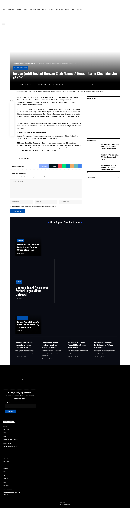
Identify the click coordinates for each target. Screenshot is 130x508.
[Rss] (71, 15)
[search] (64, 20)
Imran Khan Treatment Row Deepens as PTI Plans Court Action (110, 146)
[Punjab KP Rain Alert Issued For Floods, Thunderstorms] (92, 167)
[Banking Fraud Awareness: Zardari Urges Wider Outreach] (34, 273)
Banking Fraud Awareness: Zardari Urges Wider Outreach (32, 291)
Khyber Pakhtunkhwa (20, 68)
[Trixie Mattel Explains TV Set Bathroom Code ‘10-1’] (92, 157)
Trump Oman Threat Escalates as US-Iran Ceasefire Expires (50, 345)
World (43, 340)
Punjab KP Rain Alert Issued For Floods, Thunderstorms (109, 167)
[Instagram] (68, 15)
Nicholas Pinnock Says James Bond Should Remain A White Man (24, 345)
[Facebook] (57, 15)
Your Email (7, 403)
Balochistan (97, 340)
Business (18, 281)
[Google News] (66, 15)
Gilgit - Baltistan (22, 318)
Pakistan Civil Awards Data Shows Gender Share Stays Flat (28, 247)
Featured (26, 158)
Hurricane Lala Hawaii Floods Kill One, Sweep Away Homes (77, 345)
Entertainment (19, 340)
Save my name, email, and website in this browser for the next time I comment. (34, 206)
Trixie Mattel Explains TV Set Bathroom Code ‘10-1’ (110, 157)
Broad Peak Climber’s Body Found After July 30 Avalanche (28, 324)
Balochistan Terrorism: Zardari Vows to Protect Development (103, 345)
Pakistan (20, 240)
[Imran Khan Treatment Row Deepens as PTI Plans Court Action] (92, 146)
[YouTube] (63, 15)
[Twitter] (60, 15)
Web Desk (24, 84)
